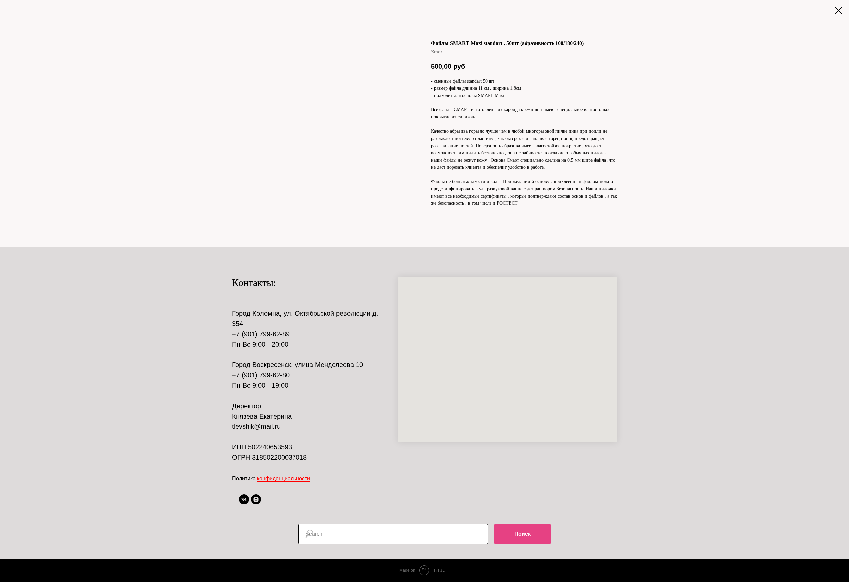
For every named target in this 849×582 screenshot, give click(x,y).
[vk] (244, 502)
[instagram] (256, 502)
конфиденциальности (283, 478)
